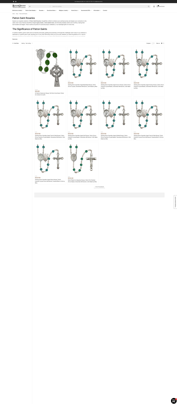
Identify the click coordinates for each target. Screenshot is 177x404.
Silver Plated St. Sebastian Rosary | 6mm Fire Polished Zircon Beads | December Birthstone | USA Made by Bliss (82, 180)
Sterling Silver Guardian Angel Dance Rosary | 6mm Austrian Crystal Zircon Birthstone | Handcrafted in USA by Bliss (50, 181)
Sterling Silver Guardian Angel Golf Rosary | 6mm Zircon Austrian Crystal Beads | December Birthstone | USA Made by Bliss (82, 137)
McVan (36, 89)
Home (13, 13)
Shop (17, 13)
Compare (148, 43)
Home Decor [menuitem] (74, 10)
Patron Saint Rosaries (23, 13)
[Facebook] (13, 1)
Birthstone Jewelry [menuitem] (17, 10)
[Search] (148, 6)
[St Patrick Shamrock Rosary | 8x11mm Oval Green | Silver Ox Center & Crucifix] (50, 68)
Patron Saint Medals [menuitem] (30, 10)
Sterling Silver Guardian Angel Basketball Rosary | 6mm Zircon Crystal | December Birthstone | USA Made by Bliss (82, 85)
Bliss (69, 81)
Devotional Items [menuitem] (51, 10)
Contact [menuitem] (105, 10)
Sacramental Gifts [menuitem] (85, 10)
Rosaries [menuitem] (41, 10)
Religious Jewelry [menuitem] (63, 10)
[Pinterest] (16, 1)
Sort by (23, 43)
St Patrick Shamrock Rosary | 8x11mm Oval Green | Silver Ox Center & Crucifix (49, 93)
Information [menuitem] (96, 10)
